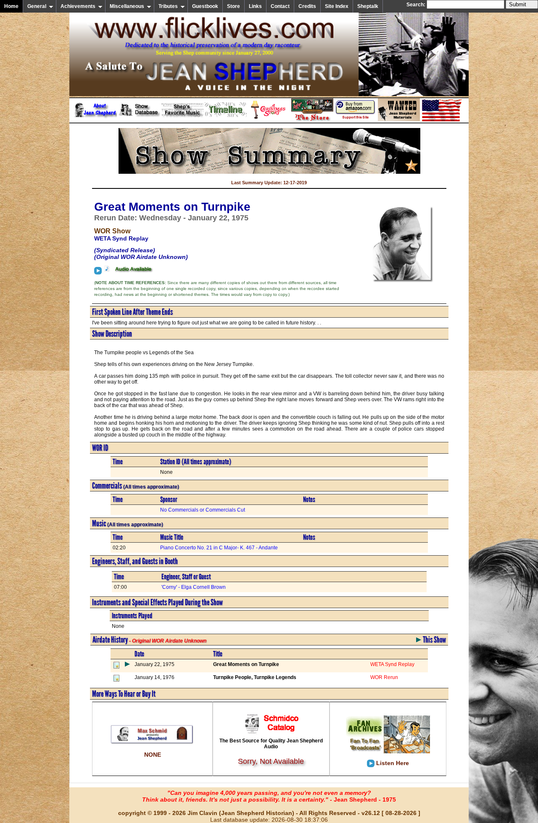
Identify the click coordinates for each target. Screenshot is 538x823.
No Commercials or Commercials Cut (202, 510)
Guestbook (205, 6)
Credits (307, 6)
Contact (280, 6)
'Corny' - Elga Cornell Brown (193, 587)
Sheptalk (367, 6)
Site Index (336, 6)
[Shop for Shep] (312, 120)
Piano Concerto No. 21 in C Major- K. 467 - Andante (219, 548)
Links (255, 6)
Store (233, 6)
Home (11, 6)
